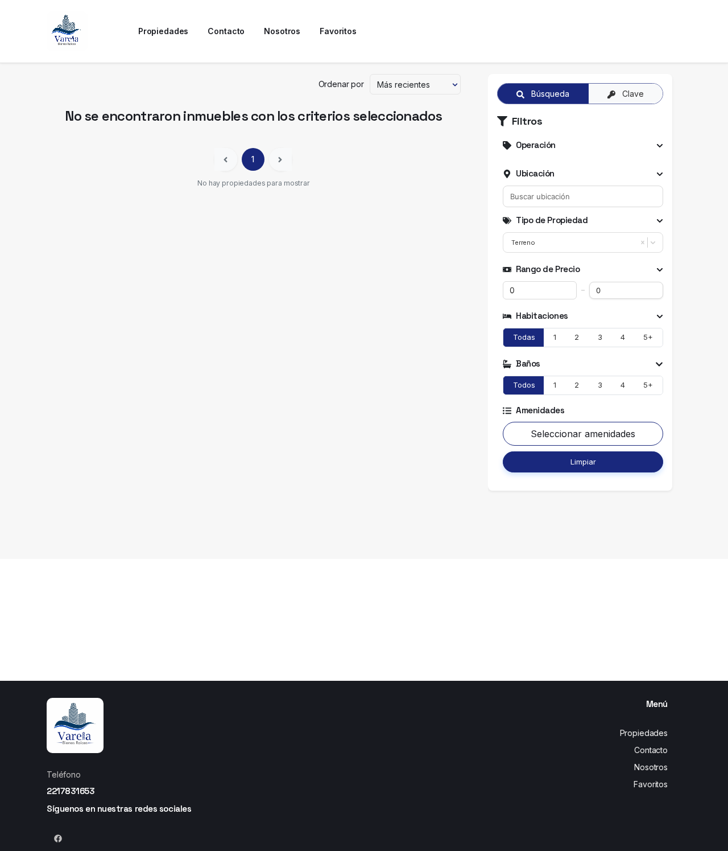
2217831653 (71, 791)
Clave (632, 93)
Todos (524, 384)
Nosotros (651, 767)
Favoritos (651, 784)
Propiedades (644, 733)
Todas (524, 337)
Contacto (651, 750)
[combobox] (583, 196)
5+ (648, 337)
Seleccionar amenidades (583, 433)
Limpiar (583, 461)
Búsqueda (549, 93)
